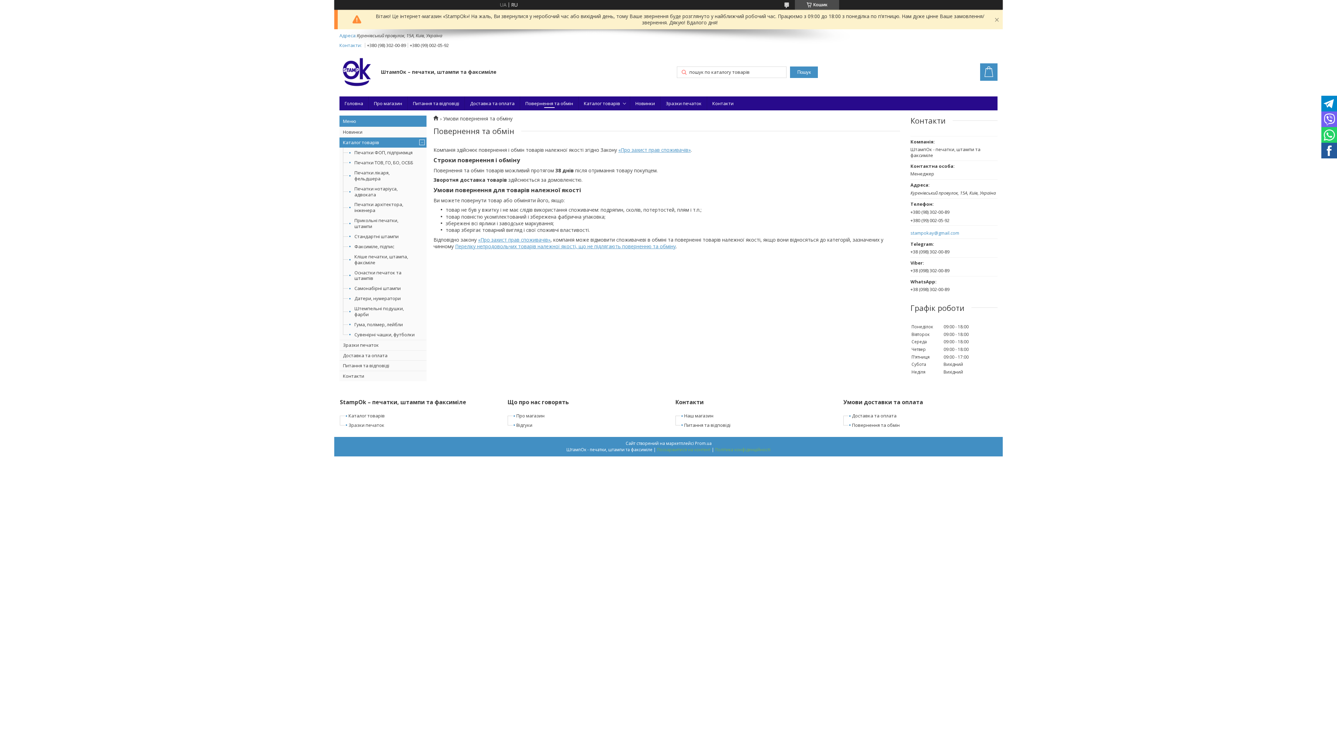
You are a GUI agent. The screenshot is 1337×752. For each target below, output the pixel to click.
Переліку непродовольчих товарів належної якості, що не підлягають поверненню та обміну (565, 246)
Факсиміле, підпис (374, 246)
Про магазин (388, 103)
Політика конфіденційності (743, 450)
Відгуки (524, 425)
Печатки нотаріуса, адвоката (376, 192)
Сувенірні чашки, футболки (384, 334)
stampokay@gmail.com (934, 233)
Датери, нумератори (377, 298)
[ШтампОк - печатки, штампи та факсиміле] (356, 73)
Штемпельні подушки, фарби (379, 311)
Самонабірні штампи (377, 288)
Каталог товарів (602, 103)
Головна (354, 103)
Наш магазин (698, 416)
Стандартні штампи (376, 236)
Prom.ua (703, 443)
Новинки (645, 103)
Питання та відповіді (436, 103)
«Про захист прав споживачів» (654, 150)
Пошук (804, 72)
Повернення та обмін (549, 103)
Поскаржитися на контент (684, 450)
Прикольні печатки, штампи (376, 223)
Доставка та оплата (492, 103)
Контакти (723, 103)
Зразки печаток (684, 103)
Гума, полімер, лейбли (378, 324)
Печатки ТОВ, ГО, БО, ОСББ (383, 162)
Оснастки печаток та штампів (377, 275)
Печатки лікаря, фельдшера (372, 176)
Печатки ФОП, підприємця (383, 152)
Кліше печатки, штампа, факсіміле (381, 259)
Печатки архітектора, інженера (378, 207)
